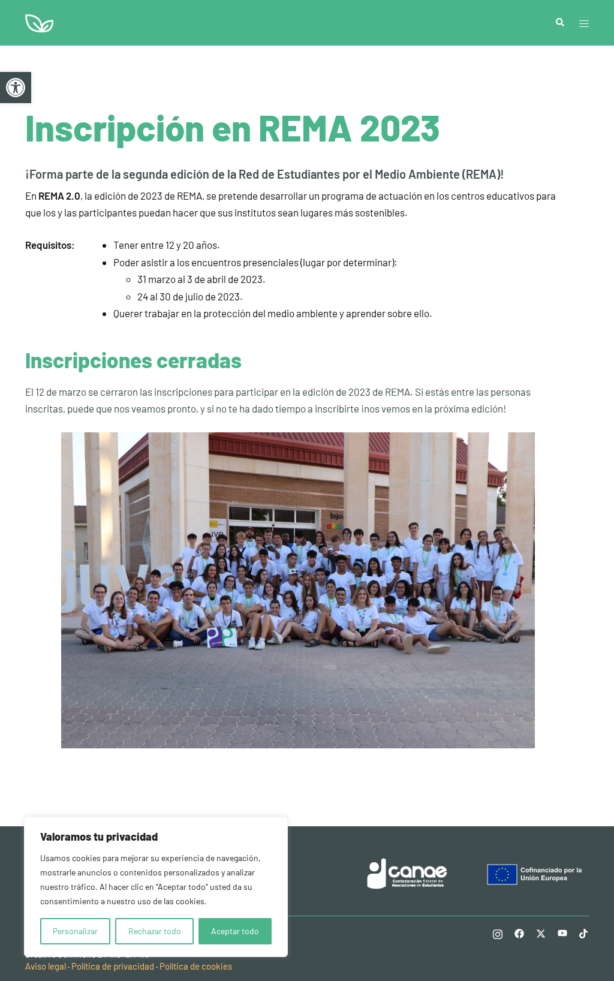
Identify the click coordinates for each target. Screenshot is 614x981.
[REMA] (39, 22)
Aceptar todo (235, 931)
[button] (15, 87)
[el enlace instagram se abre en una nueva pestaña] (497, 932)
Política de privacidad (112, 966)
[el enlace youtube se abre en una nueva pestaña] (562, 932)
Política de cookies (195, 966)
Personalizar (75, 931)
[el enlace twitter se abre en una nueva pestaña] (541, 932)
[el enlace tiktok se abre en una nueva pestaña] (584, 932)
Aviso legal (45, 966)
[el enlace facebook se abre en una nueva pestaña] (519, 932)
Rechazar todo (154, 931)
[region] (156, 887)
